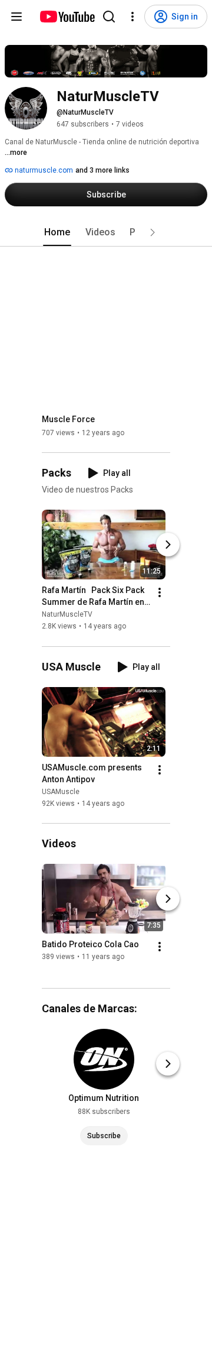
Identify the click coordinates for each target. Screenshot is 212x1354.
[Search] (109, 16)
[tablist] (106, 232)
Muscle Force (68, 419)
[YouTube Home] (67, 16)
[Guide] (16, 16)
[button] (152, 232)
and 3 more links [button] (102, 170)
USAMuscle (61, 792)
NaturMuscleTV (67, 615)
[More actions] (159, 593)
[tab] (57, 232)
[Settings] (132, 16)
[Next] (168, 545)
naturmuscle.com (43, 170)
